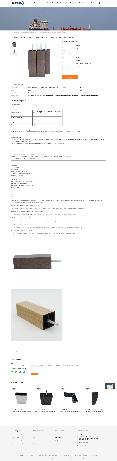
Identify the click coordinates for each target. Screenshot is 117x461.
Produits (42, 2)
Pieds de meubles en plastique (18, 434)
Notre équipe (36, 443)
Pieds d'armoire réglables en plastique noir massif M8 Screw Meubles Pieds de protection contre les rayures (46, 411)
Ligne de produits (59, 434)
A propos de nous (50, 2)
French (104, 3)
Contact (81, 2)
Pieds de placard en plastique (55, 351)
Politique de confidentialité (80, 455)
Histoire (34, 437)
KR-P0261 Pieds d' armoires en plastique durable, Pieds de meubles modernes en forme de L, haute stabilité (70, 411)
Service (34, 440)
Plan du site (66, 455)
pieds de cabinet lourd (40, 351)
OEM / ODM (58, 437)
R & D (56, 440)
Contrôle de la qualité (71, 2)
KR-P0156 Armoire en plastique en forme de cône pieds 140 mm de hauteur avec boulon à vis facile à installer (95, 411)
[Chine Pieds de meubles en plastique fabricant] (18, 3)
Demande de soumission (91, 2)
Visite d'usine (60, 2)
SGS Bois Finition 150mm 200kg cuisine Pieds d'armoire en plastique (51, 32)
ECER (85, 458)
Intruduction (35, 434)
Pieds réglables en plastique (26, 351)
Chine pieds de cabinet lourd (36, 458)
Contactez (70, 77)
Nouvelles (55, 455)
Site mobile (95, 455)
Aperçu (36, 2)
